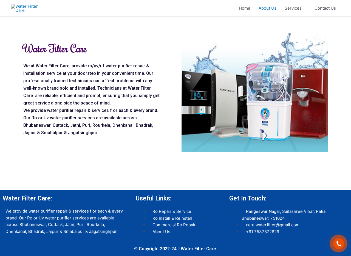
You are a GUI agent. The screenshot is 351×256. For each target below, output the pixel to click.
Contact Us (325, 8)
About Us (267, 8)
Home (244, 8)
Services (293, 8)
